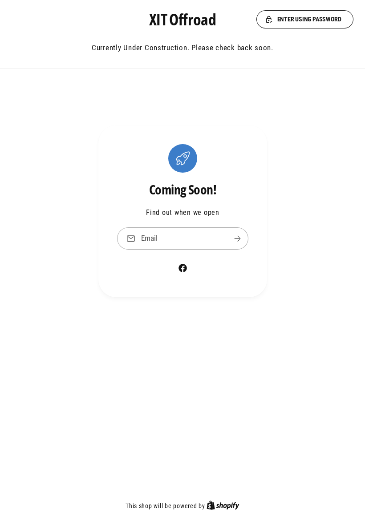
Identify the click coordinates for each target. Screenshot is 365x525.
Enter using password (309, 19)
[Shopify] (223, 505)
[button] (304, 19)
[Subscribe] (237, 238)
